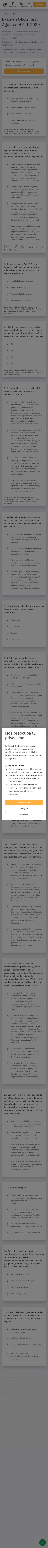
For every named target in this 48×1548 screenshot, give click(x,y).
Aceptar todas (24, 802)
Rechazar (24, 815)
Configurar (24, 808)
